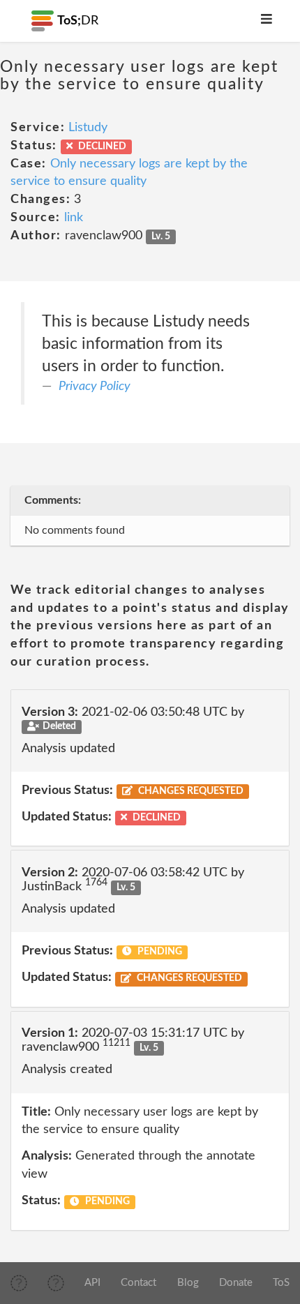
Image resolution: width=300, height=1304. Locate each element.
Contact (138, 1282)
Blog (188, 1282)
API (92, 1282)
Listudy (87, 127)
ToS (281, 1282)
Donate (236, 1282)
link (73, 217)
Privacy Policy (94, 386)
